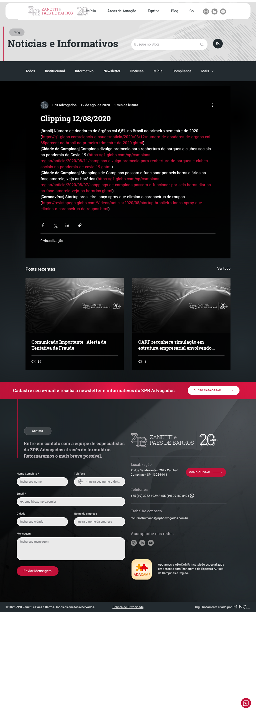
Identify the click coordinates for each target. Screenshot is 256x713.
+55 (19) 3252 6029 (144, 496)
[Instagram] (206, 11)
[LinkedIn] (215, 11)
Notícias (137, 71)
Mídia (158, 71)
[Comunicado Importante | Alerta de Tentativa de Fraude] (75, 305)
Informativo (84, 71)
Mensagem (24, 533)
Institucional (55, 71)
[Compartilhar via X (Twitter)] (55, 225)
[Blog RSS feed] (218, 44)
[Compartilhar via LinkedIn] (67, 225)
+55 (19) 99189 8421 (174, 496)
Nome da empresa (85, 513)
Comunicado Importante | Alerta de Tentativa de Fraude (69, 345)
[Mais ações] (213, 105)
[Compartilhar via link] (79, 225)
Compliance (181, 71)
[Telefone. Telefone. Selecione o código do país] (83, 482)
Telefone (79, 473)
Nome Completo (28, 473)
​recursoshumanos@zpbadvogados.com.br (159, 518)
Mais (205, 71)
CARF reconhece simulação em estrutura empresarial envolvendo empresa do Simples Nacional (175, 345)
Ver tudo (223, 268)
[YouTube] (223, 11)
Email (21, 493)
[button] (122, 11)
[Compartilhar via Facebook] (42, 225)
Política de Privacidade (128, 607)
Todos (30, 71)
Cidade (21, 513)
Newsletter (112, 71)
